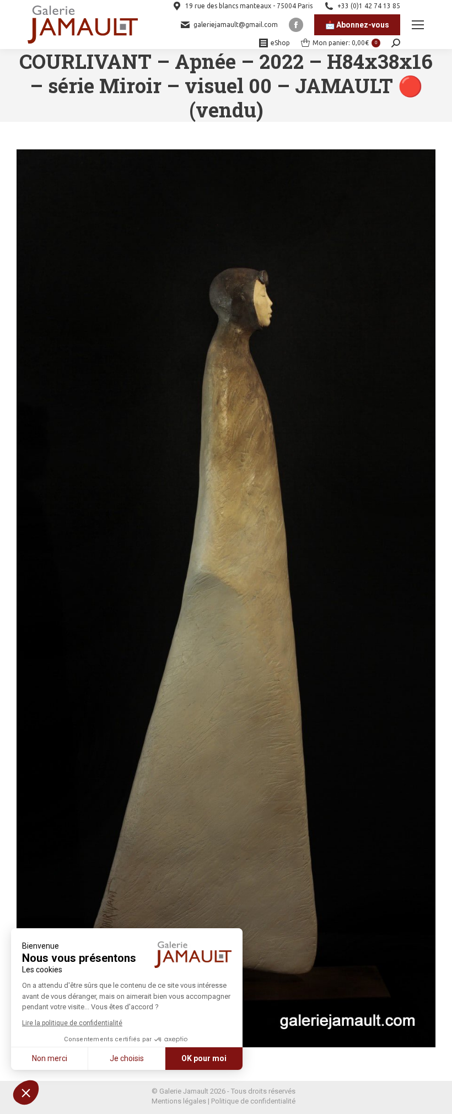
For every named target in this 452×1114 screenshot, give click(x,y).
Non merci (49, 1058)
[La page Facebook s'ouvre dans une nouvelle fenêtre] (296, 25)
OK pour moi (204, 1058)
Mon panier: (345, 42)
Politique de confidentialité (253, 1101)
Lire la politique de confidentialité (72, 1023)
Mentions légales (179, 1101)
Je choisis (127, 1058)
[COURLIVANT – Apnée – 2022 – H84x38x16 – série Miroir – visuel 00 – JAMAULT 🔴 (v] (226, 598)
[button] (26, 1092)
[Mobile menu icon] (417, 24)
